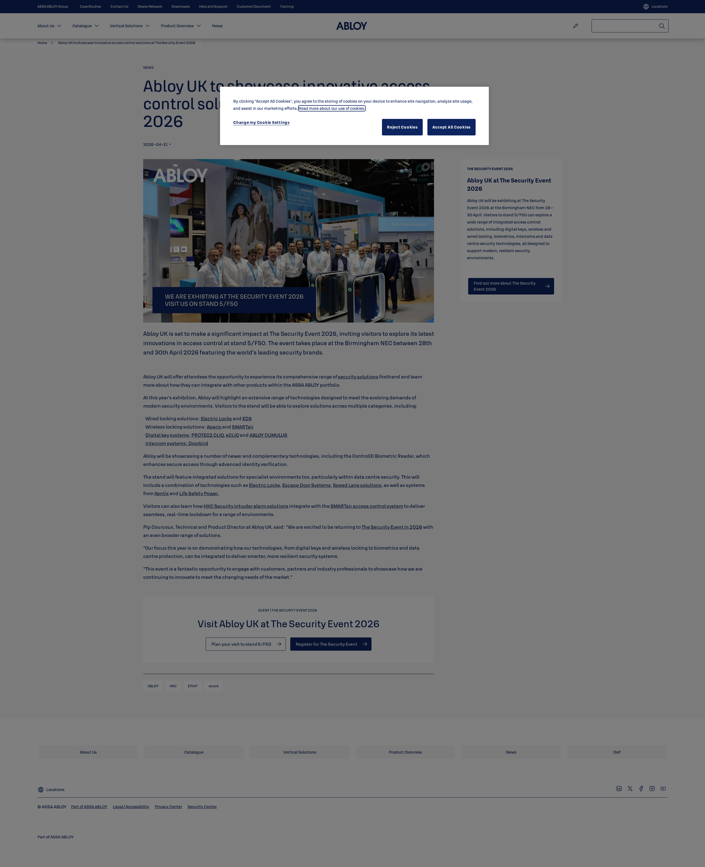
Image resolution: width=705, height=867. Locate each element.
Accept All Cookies (451, 127)
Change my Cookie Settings (261, 122)
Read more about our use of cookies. (332, 108)
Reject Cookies (402, 127)
